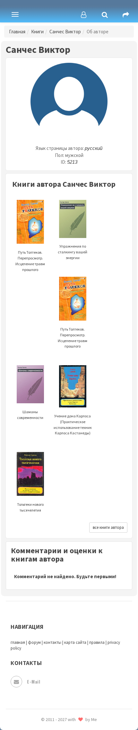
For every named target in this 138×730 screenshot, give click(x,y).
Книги (37, 32)
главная (18, 642)
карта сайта (75, 642)
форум (34, 642)
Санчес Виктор (65, 32)
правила (97, 642)
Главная (17, 32)
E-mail (33, 681)
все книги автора (108, 527)
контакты (52, 642)
